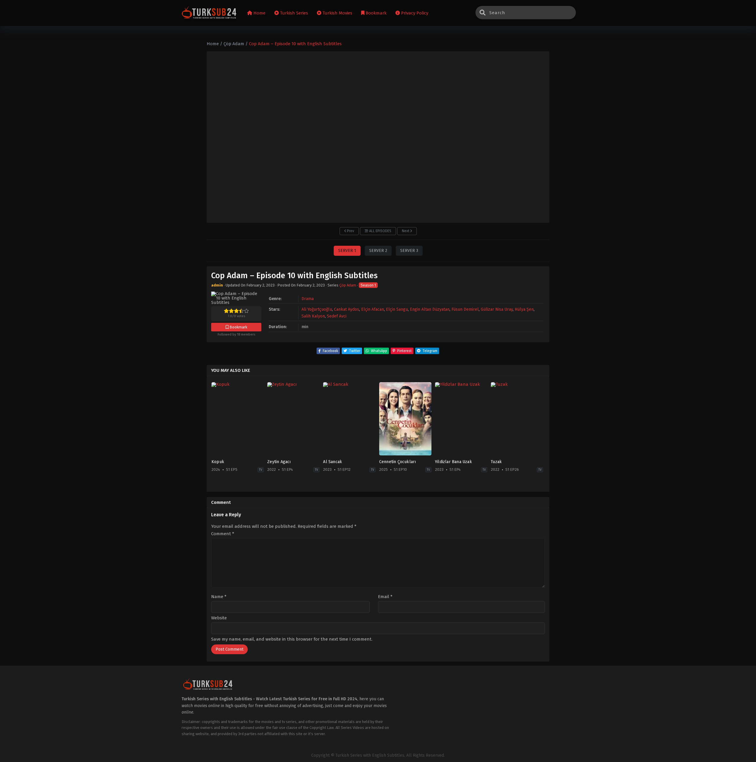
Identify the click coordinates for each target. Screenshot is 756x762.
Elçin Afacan (372, 309)
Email (385, 597)
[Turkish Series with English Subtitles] (209, 13)
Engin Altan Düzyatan (429, 309)
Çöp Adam (347, 285)
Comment (222, 534)
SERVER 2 (378, 250)
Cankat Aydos (346, 309)
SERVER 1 (347, 250)
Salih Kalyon (313, 316)
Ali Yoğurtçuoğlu (317, 309)
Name (219, 597)
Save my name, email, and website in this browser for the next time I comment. (291, 639)
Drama (308, 298)
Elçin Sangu (397, 309)
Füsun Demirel (465, 309)
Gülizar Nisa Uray (497, 309)
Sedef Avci (336, 316)
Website (219, 618)
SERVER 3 (409, 250)
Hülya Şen (524, 309)
